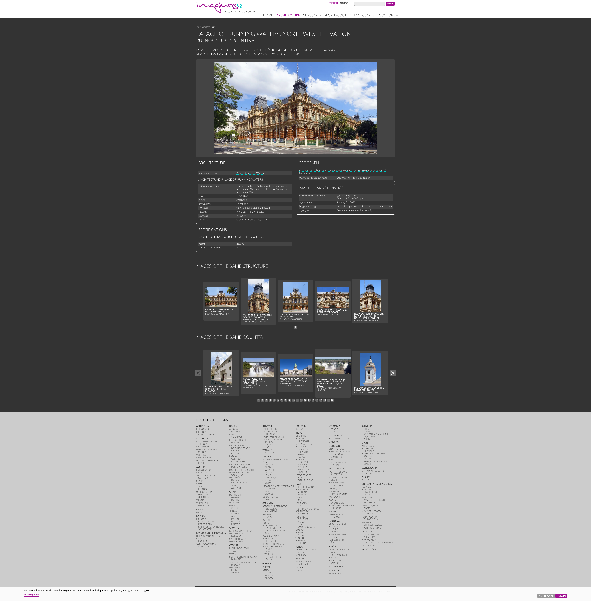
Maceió (235, 431)
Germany (267, 503)
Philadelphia (371, 519)
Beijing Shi (235, 495)
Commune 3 (379, 170)
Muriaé (235, 451)
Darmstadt (270, 525)
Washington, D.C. (371, 528)
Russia (332, 546)
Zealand (267, 450)
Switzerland (369, 468)
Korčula (236, 536)
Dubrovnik (237, 533)
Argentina (349, 170)
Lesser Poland (337, 515)
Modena (302, 492)
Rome (301, 500)
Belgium (201, 516)
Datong (235, 519)
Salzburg (203, 478)
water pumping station (248, 208)
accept (561, 596)
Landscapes (364, 15)
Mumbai (302, 446)
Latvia (299, 567)
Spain (365, 443)
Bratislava (335, 573)
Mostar (202, 541)
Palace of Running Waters (250, 173)
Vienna (200, 500)
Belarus (201, 509)
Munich (268, 517)
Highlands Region (240, 548)
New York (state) (371, 511)
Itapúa (332, 500)
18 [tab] (324, 400)
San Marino (336, 567)
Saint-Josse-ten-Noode (211, 527)
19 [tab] (328, 400)
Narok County (304, 561)
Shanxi (233, 516)
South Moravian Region (243, 562)
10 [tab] (293, 400)
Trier (267, 551)
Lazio (299, 498)
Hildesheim (270, 541)
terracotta (258, 212)
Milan (301, 506)
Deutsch (344, 3)
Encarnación (338, 503)
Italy (298, 484)
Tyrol (199, 486)
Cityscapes (312, 15)
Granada (369, 451)
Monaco (334, 442)
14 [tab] (309, 400)
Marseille (269, 489)
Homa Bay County (306, 550)
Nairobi (300, 558)
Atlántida (369, 537)
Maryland (368, 497)
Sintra (334, 531)
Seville (367, 458)
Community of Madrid (375, 462)
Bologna (303, 489)
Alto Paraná (336, 492)
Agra (300, 478)
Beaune (268, 464)
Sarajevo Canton (206, 544)
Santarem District (339, 534)
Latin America (317, 170)
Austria (200, 467)
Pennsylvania (369, 517)
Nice (266, 491)
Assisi (300, 532)
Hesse (265, 523)
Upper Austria (204, 492)
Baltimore (370, 503)
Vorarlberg (203, 503)
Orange (268, 494)
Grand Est (268, 470)
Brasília (235, 443)
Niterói (235, 477)
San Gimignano (306, 527)
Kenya (299, 547)
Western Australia (207, 460)
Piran (367, 439)
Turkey (366, 477)
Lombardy (301, 503)
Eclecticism (242, 204)
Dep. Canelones (370, 535)
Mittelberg (204, 506)
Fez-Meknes (335, 457)
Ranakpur (303, 470)
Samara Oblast (337, 560)
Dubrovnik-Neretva (240, 531)
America (303, 170)
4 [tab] (270, 400)
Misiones (201, 432)
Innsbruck (204, 489)
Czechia (233, 545)
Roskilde (269, 453)
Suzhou (235, 513)
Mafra (334, 529)
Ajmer (301, 454)
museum (266, 208)
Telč (233, 551)
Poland (333, 511)
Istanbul (367, 480)
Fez (332, 459)
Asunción (334, 497)
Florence (303, 519)
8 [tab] (285, 400)
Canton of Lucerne (373, 471)
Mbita (301, 552)
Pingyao (236, 524)
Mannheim (270, 511)
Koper (367, 431)
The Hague (337, 485)
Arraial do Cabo (240, 472)
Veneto (300, 538)
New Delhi (304, 441)
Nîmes (267, 483)
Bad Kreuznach (273, 546)
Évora (334, 543)
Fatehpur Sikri (306, 480)
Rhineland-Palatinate (275, 544)
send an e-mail (363, 210)
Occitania (268, 481)
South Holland (338, 477)
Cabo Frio (237, 475)
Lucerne (368, 473)
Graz (201, 483)
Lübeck (268, 559)
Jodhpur (303, 464)
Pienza (301, 522)
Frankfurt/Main (273, 528)
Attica (266, 570)
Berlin (266, 520)
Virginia (366, 522)
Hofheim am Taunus (275, 530)
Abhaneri (303, 452)
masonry (241, 216)
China (232, 492)
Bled (366, 429)
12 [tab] (301, 400)
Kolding (269, 445)
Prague (233, 554)
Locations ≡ (387, 15)
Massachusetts (370, 506)
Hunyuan (236, 521)
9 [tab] (289, 400)
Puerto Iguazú (206, 434)
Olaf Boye (241, 219)
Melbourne (204, 457)
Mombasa (301, 555)
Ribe (266, 447)
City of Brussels (207, 522)
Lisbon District (337, 524)
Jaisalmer (303, 462)
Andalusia (368, 446)
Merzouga (337, 454)
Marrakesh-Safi (338, 462)
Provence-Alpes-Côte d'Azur (278, 486)
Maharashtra (304, 444)
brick (239, 212)
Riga (300, 571)
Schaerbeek (205, 529)
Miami (367, 494)
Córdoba (369, 448)
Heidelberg (270, 509)
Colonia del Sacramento (378, 543)
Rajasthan (302, 449)
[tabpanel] (221, 301)
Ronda (368, 456)
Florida (366, 487)
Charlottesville (373, 525)
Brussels (201, 519)
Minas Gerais (236, 446)
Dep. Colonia (369, 540)
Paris (267, 499)
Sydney (202, 452)
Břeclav (236, 565)
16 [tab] (317, 400)
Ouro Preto (238, 453)
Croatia (234, 528)
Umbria (300, 530)
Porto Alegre (239, 467)
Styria (199, 481)
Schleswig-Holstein (273, 557)
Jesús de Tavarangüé (342, 505)
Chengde (236, 508)
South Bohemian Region (243, 557)
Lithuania (334, 426)
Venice (301, 540)
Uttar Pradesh (304, 475)
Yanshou (236, 502)
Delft (334, 480)
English (333, 3)
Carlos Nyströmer (257, 219)
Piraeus (268, 578)
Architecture (288, 15)
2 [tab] (262, 400)
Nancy (268, 473)
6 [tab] (278, 400)
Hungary (301, 426)
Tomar (334, 537)
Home (268, 15)
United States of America (377, 484)
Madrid (368, 464)
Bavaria (266, 514)
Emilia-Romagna (305, 487)
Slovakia (334, 570)
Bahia (232, 434)
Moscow (336, 557)
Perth (201, 463)
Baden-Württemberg (274, 506)
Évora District (337, 540)
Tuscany (300, 517)
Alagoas (234, 429)
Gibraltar (268, 563)
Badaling (236, 497)
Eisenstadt (204, 472)
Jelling (268, 442)
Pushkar (302, 467)
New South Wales (206, 449)
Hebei (232, 505)
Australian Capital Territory (207, 442)
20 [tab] (332, 400)
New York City (372, 514)
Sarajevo (203, 547)
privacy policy (31, 594)
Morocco (334, 446)
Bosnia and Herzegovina (211, 533)
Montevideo (369, 546)
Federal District (238, 440)
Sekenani (303, 564)
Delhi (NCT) (302, 436)
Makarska (237, 541)
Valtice (235, 572)
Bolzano (303, 514)
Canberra (203, 446)
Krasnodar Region (339, 549)
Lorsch (268, 533)
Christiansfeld (273, 440)
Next (393, 373)
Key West (369, 489)
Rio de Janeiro (239, 482)
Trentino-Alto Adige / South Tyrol (308, 510)
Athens (268, 575)
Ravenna (303, 494)
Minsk (199, 512)
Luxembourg (336, 435)
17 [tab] (321, 400)
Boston (368, 508)
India (299, 433)
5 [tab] (274, 400)
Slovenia (367, 426)
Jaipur (301, 459)
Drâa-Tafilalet (337, 449)
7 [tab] (282, 400)
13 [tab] (305, 400)
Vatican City (369, 549)
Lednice (235, 570)
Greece (266, 567)
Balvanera (304, 173)
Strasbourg (271, 478)
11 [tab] (297, 400)
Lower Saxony (270, 536)
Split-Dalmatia (237, 539)
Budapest (301, 429)
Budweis (236, 559)
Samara (335, 563)
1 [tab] (295, 327)
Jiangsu (233, 511)
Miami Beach (371, 492)
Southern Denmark (273, 437)
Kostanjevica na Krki (376, 434)
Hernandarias (339, 494)
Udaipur (302, 472)
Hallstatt (203, 494)
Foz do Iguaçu (239, 461)
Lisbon (334, 526)
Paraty (235, 480)
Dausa (301, 457)
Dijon (267, 467)
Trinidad (336, 508)
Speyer (268, 549)
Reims (267, 475)
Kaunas (335, 429)
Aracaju (236, 488)
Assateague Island (374, 500)
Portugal (334, 521)
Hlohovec (237, 567)
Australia (202, 438)
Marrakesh (337, 465)
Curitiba (236, 459)
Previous (198, 373)
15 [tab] (313, 400)
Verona (302, 543)
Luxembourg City (340, 438)
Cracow (335, 517)
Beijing (235, 500)
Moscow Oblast (338, 555)
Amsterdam (337, 474)
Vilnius (335, 431)
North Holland (338, 472)
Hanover (269, 538)
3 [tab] (266, 400)
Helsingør (270, 434)
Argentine (241, 200)
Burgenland (203, 470)
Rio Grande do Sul (240, 464)
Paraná (233, 456)
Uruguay (367, 531)
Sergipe (233, 485)
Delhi (301, 438)
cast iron (247, 212)
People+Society (337, 15)
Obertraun (204, 497)
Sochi (334, 552)
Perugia (302, 535)
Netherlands (336, 469)
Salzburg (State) (205, 475)
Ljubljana (369, 437)
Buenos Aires (364, 170)
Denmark (267, 426)
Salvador (236, 437)
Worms (268, 554)
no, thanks (546, 596)
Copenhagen (271, 431)
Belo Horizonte (240, 448)
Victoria (201, 455)
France (266, 456)
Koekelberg (205, 524)
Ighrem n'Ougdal (341, 451)
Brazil (233, 426)
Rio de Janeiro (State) (241, 470)
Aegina (268, 573)
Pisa (300, 524)
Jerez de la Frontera (376, 453)
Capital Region (270, 429)
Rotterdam (337, 482)
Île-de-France (270, 497)
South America (334, 170)
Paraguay (334, 489)
